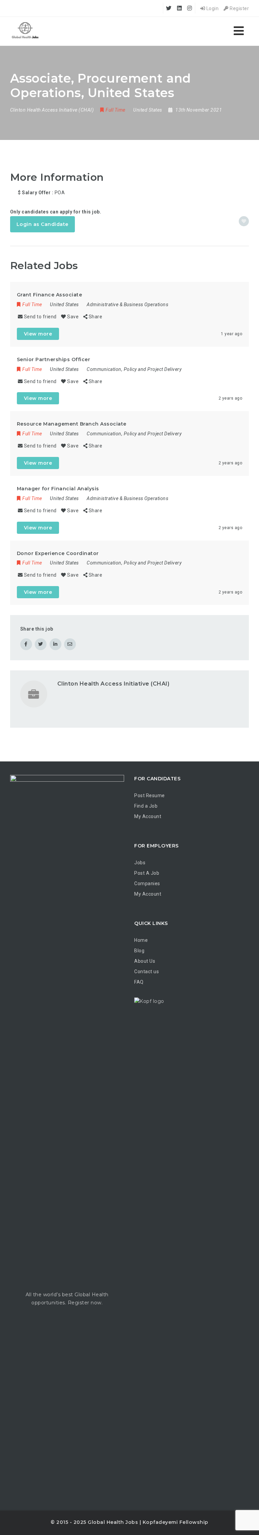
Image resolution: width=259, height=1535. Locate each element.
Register (239, 8)
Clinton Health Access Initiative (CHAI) (113, 683)
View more (38, 334)
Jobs (139, 862)
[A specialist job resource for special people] (25, 31)
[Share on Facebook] (26, 644)
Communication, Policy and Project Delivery (134, 369)
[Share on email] (70, 644)
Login (212, 8)
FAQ (139, 982)
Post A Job (146, 873)
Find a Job (145, 806)
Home (141, 940)
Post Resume (149, 795)
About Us (144, 961)
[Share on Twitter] (41, 644)
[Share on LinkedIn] (55, 644)
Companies (147, 883)
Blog (139, 950)
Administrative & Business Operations (127, 304)
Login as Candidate (42, 224)
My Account (147, 816)
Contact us (146, 971)
